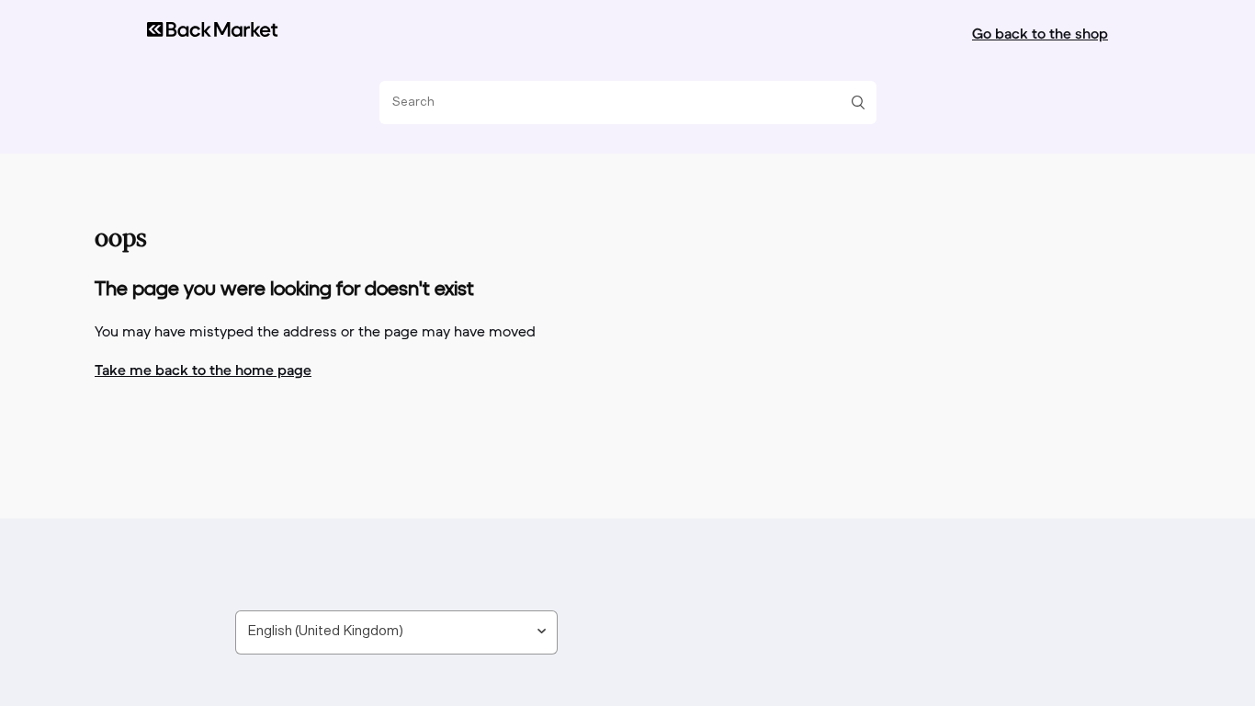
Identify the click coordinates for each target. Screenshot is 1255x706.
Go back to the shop (1040, 33)
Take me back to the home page (203, 369)
